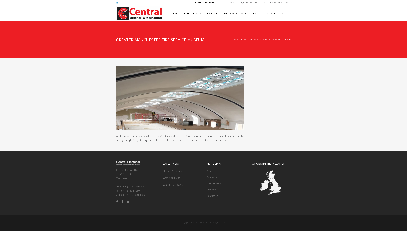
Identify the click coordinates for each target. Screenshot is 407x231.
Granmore (212, 189)
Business (244, 39)
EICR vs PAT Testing (172, 171)
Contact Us (212, 195)
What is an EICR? (171, 177)
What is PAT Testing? (173, 184)
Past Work (212, 177)
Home (235, 39)
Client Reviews (214, 183)
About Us (211, 171)
